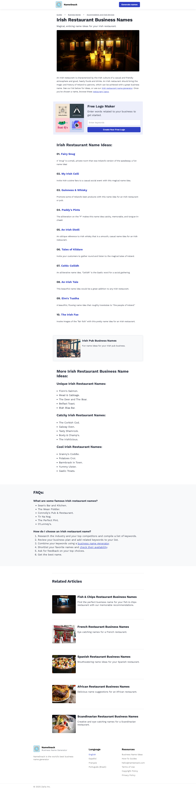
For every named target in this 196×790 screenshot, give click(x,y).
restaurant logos (101, 91)
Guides (59, 15)
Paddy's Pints (71, 209)
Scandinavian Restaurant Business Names (107, 716)
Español (93, 758)
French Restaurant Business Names (103, 626)
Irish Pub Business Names (99, 340)
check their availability (93, 547)
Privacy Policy (128, 775)
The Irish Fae (69, 314)
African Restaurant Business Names (103, 686)
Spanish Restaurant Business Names (103, 656)
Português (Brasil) (97, 767)
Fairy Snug (68, 154)
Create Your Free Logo (114, 129)
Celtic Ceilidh (70, 265)
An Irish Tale (69, 282)
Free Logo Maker (101, 106)
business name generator (93, 543)
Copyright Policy (130, 771)
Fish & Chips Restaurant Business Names (107, 597)
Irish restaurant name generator (117, 88)
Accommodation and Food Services (100, 15)
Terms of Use (128, 767)
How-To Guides (129, 758)
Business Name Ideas (132, 754)
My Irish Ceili (70, 173)
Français (93, 763)
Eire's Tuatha (70, 298)
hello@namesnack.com (133, 763)
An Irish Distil (70, 229)
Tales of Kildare (72, 249)
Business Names (74, 15)
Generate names (129, 4)
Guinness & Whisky (74, 190)
